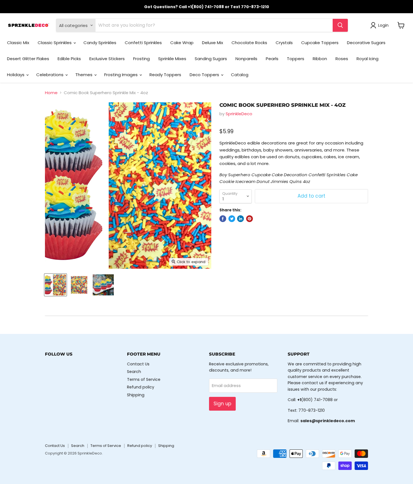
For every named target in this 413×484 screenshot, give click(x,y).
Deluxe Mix (212, 43)
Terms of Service (143, 379)
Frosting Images (121, 75)
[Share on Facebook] (222, 218)
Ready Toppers (165, 75)
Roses (341, 59)
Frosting (141, 59)
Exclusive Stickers (107, 59)
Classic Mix (18, 43)
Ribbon (320, 59)
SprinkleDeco (239, 114)
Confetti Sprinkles (143, 43)
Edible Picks (69, 59)
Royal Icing (367, 59)
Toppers (295, 59)
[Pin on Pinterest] (249, 218)
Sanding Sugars (211, 59)
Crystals (284, 43)
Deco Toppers (205, 75)
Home (51, 92)
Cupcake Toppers (320, 43)
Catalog (239, 75)
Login (383, 25)
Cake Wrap (182, 43)
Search (134, 371)
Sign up (222, 403)
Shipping (135, 395)
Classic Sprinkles (55, 43)
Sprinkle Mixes (172, 59)
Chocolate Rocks (249, 43)
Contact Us (138, 364)
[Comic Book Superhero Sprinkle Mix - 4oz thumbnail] (55, 285)
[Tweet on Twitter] (231, 218)
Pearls (272, 59)
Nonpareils (246, 59)
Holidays (16, 75)
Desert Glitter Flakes (28, 59)
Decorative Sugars (366, 43)
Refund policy (140, 387)
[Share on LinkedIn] (240, 218)
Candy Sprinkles (99, 43)
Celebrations (50, 75)
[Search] (340, 25)
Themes (84, 75)
